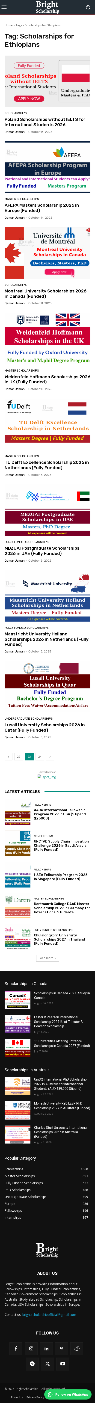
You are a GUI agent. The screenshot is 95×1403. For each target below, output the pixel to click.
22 (18, 757)
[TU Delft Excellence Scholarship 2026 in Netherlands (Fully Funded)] (47, 424)
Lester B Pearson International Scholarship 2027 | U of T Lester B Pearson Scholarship (58, 1021)
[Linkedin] (46, 1348)
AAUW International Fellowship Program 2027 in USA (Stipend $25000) (60, 814)
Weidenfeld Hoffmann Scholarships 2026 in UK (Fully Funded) (47, 379)
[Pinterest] (61, 1348)
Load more (46, 958)
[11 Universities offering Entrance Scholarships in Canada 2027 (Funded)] (17, 1048)
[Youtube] (62, 1364)
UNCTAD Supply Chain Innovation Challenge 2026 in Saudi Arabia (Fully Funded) (61, 845)
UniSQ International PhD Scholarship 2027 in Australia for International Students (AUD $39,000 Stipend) (60, 1084)
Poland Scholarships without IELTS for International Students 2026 (45, 122)
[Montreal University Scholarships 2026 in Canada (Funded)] (47, 253)
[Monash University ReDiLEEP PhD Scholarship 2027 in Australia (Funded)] (17, 1110)
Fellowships (42, 805)
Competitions (43, 836)
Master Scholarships (22, 198)
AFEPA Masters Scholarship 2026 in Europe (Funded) (42, 208)
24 (40, 757)
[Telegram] (32, 1364)
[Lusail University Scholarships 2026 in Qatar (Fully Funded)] (47, 686)
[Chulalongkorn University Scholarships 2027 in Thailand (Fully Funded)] (17, 937)
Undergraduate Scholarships (29, 718)
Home (9, 25)
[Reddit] (76, 1348)
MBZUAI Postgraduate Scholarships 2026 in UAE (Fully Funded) (42, 550)
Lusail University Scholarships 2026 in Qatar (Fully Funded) (45, 727)
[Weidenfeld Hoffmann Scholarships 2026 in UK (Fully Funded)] (47, 338)
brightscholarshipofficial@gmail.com (49, 1314)
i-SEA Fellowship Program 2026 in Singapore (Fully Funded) (61, 877)
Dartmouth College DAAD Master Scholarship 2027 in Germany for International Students (62, 908)
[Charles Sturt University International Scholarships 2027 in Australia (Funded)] (17, 1135)
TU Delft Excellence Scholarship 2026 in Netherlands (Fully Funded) (47, 465)
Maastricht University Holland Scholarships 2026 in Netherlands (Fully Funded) (47, 639)
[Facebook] (15, 1348)
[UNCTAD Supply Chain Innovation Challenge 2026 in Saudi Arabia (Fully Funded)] (17, 843)
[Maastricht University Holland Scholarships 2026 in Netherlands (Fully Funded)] (47, 596)
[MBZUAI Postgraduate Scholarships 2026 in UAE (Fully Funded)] (47, 510)
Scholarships (16, 113)
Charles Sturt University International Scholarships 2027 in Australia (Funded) (60, 1132)
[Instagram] (31, 1348)
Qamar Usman (15, 132)
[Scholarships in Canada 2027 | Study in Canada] (17, 1000)
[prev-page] (8, 756)
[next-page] (50, 756)
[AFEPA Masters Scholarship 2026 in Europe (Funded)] (47, 167)
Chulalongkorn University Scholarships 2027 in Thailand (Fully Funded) (59, 939)
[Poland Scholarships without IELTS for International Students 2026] (47, 81)
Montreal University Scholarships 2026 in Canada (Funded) (45, 293)
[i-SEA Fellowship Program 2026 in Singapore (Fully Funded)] (17, 875)
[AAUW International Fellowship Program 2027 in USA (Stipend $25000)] (17, 812)
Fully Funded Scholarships (27, 541)
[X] (47, 1364)
